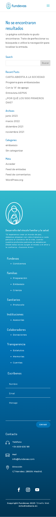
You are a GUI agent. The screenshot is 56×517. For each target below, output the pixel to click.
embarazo (12, 145)
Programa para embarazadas (23, 82)
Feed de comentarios (18, 174)
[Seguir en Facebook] (19, 490)
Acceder (10, 164)
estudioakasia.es (28, 506)
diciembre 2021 (14, 126)
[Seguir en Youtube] (37, 490)
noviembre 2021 (15, 132)
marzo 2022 (13, 121)
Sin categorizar (14, 150)
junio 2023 (12, 116)
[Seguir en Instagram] (28, 490)
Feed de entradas (16, 169)
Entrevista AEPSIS (16, 93)
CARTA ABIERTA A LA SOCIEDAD (25, 77)
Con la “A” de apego (17, 87)
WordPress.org (14, 180)
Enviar (43, 424)
